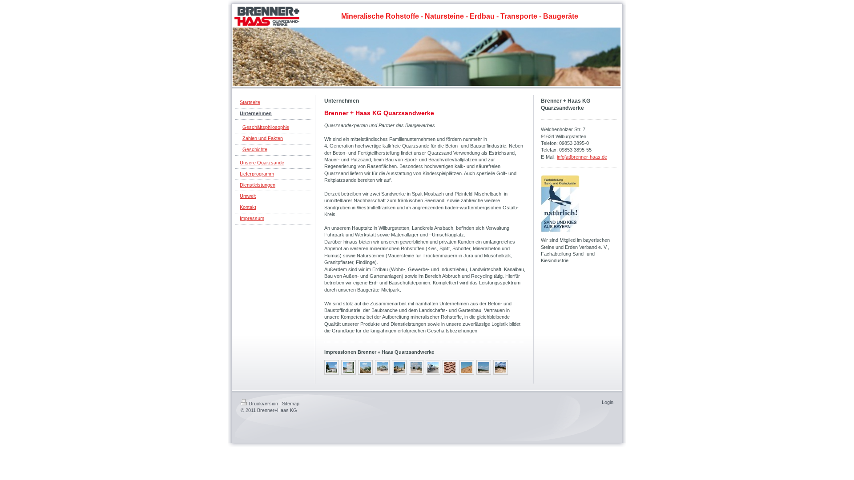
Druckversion (263, 403)
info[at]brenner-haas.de (582, 157)
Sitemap (290, 403)
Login (607, 402)
